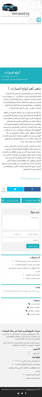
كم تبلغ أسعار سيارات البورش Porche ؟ (27, 261)
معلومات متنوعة (35, 307)
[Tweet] (15, 189)
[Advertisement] (21, 45)
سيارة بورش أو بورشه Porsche (9, 200)
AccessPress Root (30, 389)
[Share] (32, 189)
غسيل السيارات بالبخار (33, 278)
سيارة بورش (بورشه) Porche (30, 178)
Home (22, 79)
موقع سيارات (4, 76)
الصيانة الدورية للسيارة (33, 275)
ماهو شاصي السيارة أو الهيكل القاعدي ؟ (27, 264)
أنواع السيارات (16, 79)
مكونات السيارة (35, 314)
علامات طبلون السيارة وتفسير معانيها (29, 200)
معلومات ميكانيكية (34, 311)
